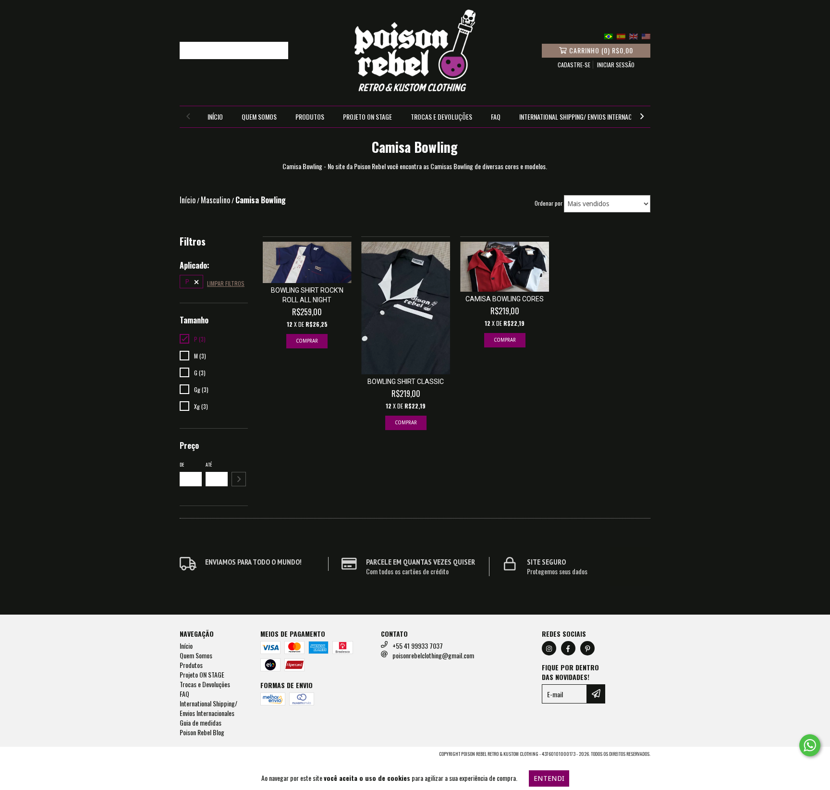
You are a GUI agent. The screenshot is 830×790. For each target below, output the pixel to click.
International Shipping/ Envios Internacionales (586, 116)
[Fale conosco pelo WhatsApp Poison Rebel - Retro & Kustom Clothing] (809, 745)
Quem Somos (259, 116)
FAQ (495, 116)
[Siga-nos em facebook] (568, 648)
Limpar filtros (225, 283)
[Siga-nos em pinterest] (587, 648)
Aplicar (239, 479)
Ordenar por (548, 203)
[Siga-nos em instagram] (549, 648)
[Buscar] (278, 50)
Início (215, 116)
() (601, 50)
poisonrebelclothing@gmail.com (433, 655)
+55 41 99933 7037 (417, 646)
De (182, 464)
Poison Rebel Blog (202, 732)
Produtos (309, 116)
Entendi (549, 778)
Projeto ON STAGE (367, 116)
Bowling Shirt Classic (405, 381)
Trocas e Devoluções (441, 116)
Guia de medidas (200, 722)
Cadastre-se (574, 65)
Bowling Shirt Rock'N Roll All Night (307, 295)
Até (209, 464)
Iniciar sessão (616, 65)
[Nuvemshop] (222, 756)
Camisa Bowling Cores (504, 299)
